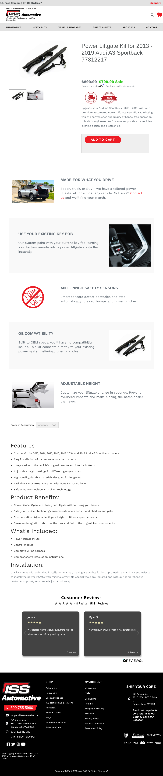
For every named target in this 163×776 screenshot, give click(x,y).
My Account (90, 688)
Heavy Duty (40, 27)
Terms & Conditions (94, 723)
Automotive (13, 27)
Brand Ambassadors (56, 722)
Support (155, 2)
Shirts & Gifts (102, 27)
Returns (89, 703)
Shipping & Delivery (94, 708)
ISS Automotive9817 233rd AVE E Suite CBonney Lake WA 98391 (24, 723)
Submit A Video (53, 727)
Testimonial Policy (94, 728)
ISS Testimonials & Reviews (59, 702)
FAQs (48, 717)
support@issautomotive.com (25, 715)
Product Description (22, 425)
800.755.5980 (22, 708)
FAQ (54, 425)
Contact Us (90, 698)
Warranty (43, 425)
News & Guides (53, 712)
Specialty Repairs (54, 698)
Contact (151, 27)
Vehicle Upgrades (70, 27)
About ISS (129, 27)
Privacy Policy (92, 718)
